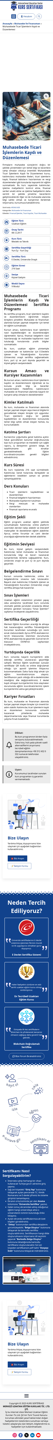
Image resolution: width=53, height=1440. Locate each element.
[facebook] (20, 1435)
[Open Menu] (13, 16)
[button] (46, 96)
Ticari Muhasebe (40, 213)
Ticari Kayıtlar (28, 213)
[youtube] (38, 1435)
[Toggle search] (39, 16)
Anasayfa (7, 23)
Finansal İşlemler (16, 213)
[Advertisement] (26, 61)
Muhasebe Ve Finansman (27, 23)
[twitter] (26, 1435)
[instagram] (14, 1435)
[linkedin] (32, 1435)
